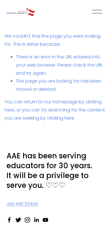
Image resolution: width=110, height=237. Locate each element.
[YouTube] (45, 220)
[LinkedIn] (36, 220)
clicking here (60, 118)
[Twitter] (18, 220)
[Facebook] (9, 220)
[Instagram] (27, 220)
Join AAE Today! (22, 203)
